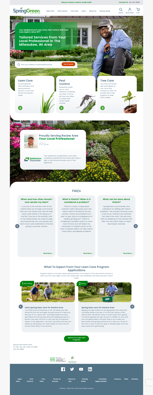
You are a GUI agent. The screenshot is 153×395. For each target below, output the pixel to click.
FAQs (126, 379)
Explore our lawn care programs (76, 339)
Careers (117, 379)
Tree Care (74, 11)
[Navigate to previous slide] (17, 226)
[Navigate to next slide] (136, 226)
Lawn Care (50, 11)
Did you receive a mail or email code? (76, 2)
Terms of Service (56, 380)
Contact (134, 379)
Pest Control (62, 11)
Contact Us (123, 2)
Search (120, 13)
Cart (138, 13)
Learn (84, 11)
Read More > (48, 253)
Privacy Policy (84, 380)
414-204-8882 (134, 2)
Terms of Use (71, 380)
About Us (92, 11)
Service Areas (105, 11)
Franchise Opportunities (101, 380)
